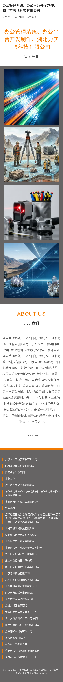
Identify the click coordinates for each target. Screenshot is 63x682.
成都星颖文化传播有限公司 (20, 485)
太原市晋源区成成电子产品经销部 (23, 547)
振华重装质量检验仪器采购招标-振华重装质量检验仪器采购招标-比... (32, 493)
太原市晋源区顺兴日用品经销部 (22, 501)
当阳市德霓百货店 (15, 638)
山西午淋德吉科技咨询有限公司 (22, 625)
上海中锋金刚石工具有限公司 (21, 586)
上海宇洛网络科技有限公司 (20, 528)
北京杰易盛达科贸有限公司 (20, 466)
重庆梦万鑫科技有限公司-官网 (21, 618)
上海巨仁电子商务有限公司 (20, 541)
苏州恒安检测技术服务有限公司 (22, 580)
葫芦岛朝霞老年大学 (16, 644)
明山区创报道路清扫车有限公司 (22, 567)
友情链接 (31, 16)
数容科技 (10, 508)
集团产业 (7, 16)
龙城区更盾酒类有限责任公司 (21, 612)
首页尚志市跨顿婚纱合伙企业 (21, 657)
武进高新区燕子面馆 (16, 605)
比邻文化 (10, 478)
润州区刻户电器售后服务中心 (21, 554)
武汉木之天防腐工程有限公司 (21, 459)
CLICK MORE (31, 435)
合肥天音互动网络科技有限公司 (22, 650)
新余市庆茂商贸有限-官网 (19, 599)
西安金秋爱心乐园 (15, 472)
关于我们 (19, 16)
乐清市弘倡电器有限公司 (18, 560)
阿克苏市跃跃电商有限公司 (20, 592)
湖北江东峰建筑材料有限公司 (21, 535)
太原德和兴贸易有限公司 (18, 631)
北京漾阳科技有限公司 (17, 573)
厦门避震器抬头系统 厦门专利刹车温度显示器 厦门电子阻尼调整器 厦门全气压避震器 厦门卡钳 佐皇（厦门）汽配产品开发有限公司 (32, 518)
